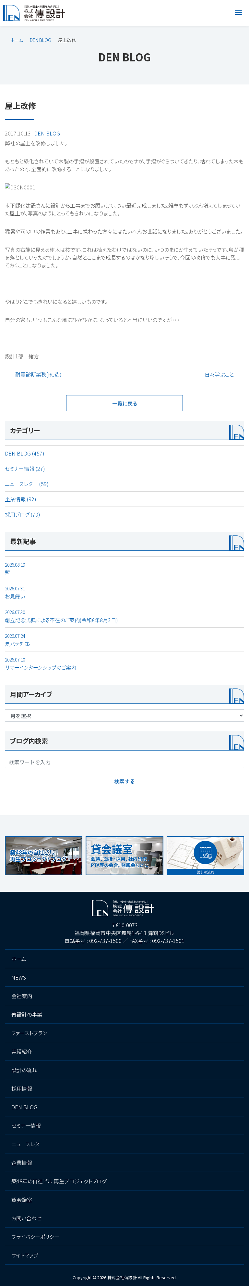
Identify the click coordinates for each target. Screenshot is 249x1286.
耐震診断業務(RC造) (38, 374)
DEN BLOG (40, 40)
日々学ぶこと (219, 374)
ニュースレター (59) (27, 484)
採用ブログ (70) (22, 514)
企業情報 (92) (20, 499)
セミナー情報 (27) (25, 468)
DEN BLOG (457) (24, 453)
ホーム (16, 40)
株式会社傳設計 (122, 1277)
